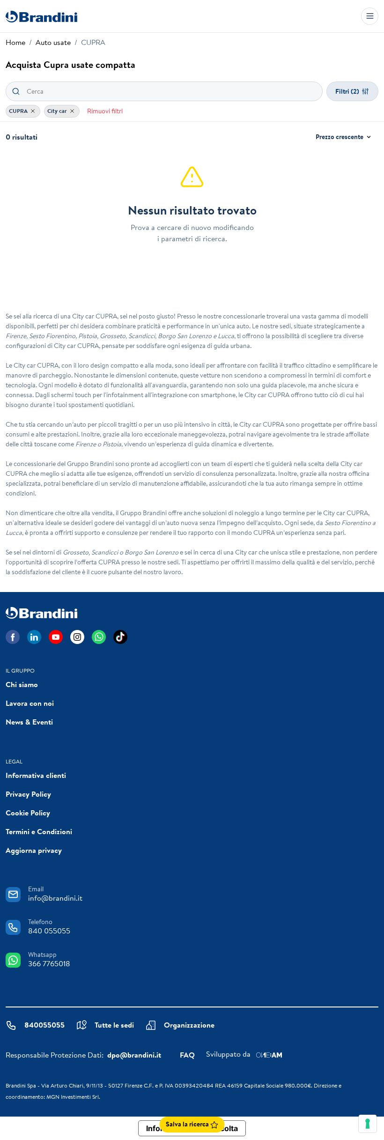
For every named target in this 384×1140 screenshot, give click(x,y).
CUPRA (19, 111)
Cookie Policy (28, 812)
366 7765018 (49, 963)
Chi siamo (22, 684)
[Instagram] (77, 637)
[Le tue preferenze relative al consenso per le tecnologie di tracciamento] (368, 1124)
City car (57, 111)
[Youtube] (56, 637)
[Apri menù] (369, 16)
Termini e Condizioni (39, 831)
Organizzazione (189, 1025)
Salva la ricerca (188, 1124)
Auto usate (53, 42)
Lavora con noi (30, 703)
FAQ (187, 1055)
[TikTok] (120, 637)
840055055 (44, 1025)
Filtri (347, 91)
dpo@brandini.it (134, 1055)
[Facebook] (13, 637)
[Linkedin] (34, 637)
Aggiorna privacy (34, 850)
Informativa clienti (36, 775)
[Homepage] (41, 16)
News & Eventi (29, 722)
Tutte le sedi (114, 1025)
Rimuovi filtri (105, 111)
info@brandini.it (55, 898)
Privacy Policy (28, 794)
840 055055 (49, 930)
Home (15, 42)
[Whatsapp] (99, 637)
